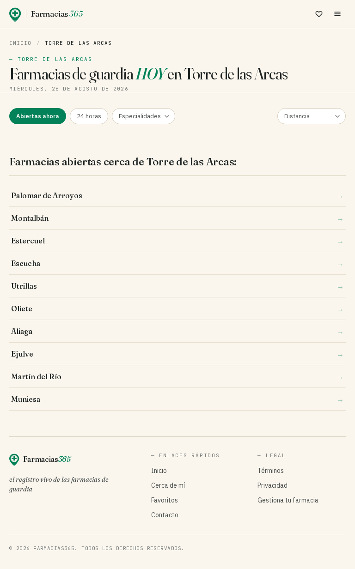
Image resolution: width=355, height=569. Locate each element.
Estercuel (177, 240)
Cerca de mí (168, 485)
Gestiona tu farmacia (287, 500)
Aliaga (177, 331)
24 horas (89, 116)
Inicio (20, 43)
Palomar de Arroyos (177, 195)
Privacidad (272, 485)
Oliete (177, 308)
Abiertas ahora (37, 116)
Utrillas (177, 286)
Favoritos (164, 500)
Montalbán (177, 218)
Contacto (164, 515)
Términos (270, 470)
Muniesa (177, 399)
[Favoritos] (319, 14)
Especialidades (140, 116)
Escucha (177, 263)
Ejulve (177, 353)
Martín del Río (177, 376)
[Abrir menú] (337, 14)
